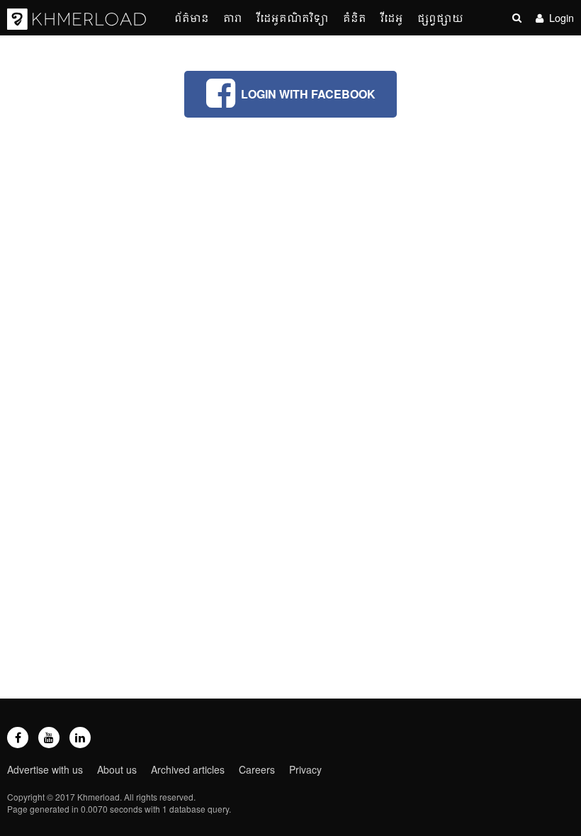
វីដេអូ (391, 17)
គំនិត (354, 17)
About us (117, 769)
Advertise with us (45, 769)
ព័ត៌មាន (191, 17)
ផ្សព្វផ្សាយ (440, 17)
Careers (257, 769)
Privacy (305, 769)
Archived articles (188, 769)
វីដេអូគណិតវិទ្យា (292, 17)
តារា (232, 17)
